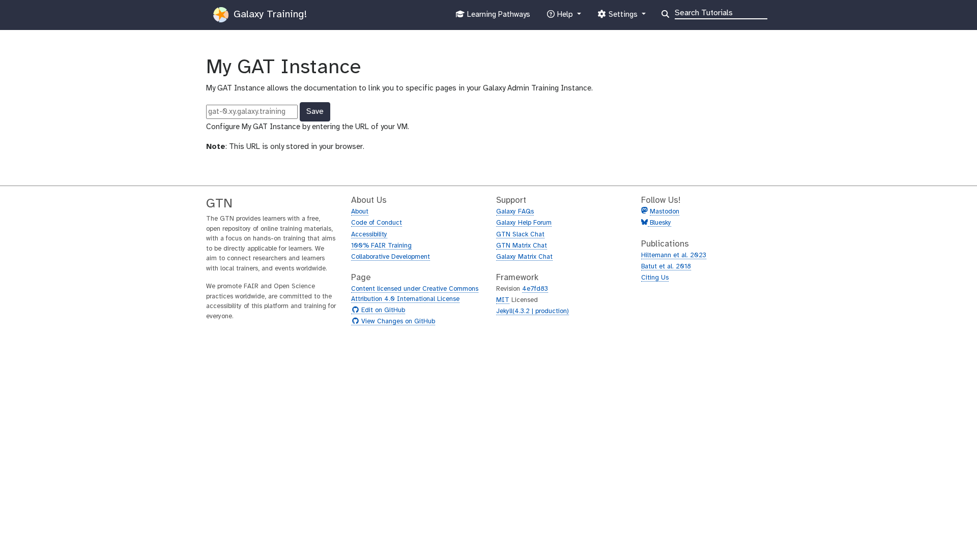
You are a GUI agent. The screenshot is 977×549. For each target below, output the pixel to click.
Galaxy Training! (269, 14)
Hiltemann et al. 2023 (673, 255)
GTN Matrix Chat (521, 245)
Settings (623, 17)
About (359, 211)
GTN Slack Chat (520, 234)
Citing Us (655, 277)
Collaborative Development (390, 257)
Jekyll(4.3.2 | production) (532, 311)
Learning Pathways (497, 17)
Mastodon (664, 211)
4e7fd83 (535, 289)
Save (315, 111)
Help (565, 17)
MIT (502, 300)
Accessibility (369, 234)
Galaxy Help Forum (524, 223)
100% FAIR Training (381, 245)
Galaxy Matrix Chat (524, 257)
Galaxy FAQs (515, 211)
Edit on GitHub (382, 310)
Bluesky (659, 223)
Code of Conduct (376, 223)
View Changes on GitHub (397, 321)
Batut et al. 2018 (666, 266)
